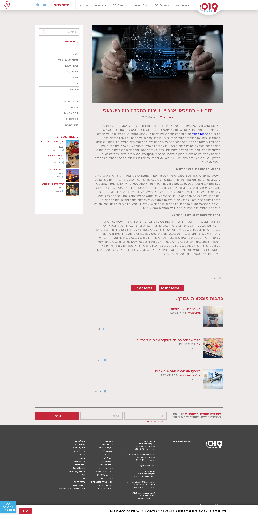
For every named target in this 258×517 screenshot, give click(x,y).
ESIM (76, 53)
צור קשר (83, 5)
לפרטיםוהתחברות (8, 507)
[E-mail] (44, 5)
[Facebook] (38, 5)
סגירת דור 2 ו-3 (107, 478)
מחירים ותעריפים (106, 461)
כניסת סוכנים (80, 444)
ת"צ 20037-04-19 (105, 489)
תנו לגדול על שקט (106, 468)
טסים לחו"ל (119, 5)
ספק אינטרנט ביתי (106, 448)
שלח (58, 416)
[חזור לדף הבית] (208, 7)
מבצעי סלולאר (71, 101)
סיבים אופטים (183, 5)
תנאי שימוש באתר (78, 485)
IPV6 (83, 475)
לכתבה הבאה (144, 288)
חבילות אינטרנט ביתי (68, 59)
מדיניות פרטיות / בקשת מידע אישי (72, 489)
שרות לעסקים (79, 451)
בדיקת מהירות (79, 482)
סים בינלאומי (72, 118)
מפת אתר (81, 458)
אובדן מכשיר (80, 465)
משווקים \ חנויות (78, 448)
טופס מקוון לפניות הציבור (182, 441)
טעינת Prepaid (79, 468)
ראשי (76, 48)
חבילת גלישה (72, 71)
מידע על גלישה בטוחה (104, 472)
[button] (7, 4)
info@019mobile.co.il (146, 466)
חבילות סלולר (140, 5)
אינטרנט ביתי (108, 441)
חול (77, 83)
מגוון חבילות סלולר (106, 485)
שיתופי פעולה (80, 455)
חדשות (75, 77)
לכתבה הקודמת (170, 288)
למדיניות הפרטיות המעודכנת (123, 511)
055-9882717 (143, 496)
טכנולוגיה (74, 89)
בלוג (83, 478)
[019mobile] (214, 444)
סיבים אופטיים (71, 113)
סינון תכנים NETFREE (104, 475)
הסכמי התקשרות (106, 465)
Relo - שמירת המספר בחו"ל (102, 482)
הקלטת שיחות (79, 461)
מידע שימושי (72, 107)
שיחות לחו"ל (162, 5)
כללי (76, 95)
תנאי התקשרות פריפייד (76, 472)
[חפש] (43, 32)
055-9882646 (143, 455)
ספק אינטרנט (72, 124)
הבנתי (25, 511)
